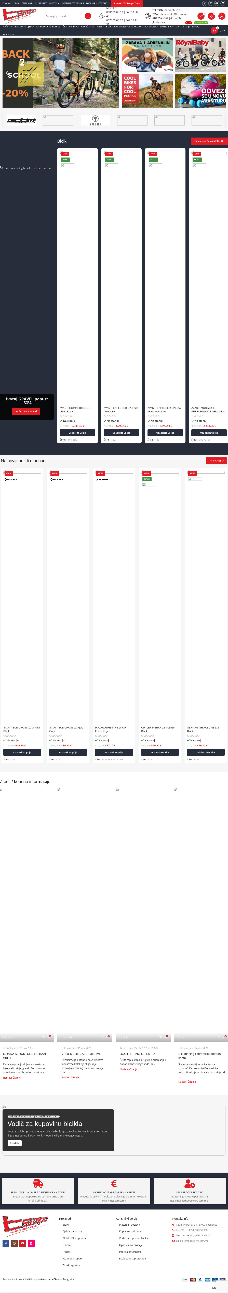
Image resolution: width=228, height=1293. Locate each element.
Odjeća (66, 1245)
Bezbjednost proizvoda (132, 1258)
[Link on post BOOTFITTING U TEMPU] (143, 915)
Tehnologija (9, 1048)
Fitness (66, 1251)
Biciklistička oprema (74, 1238)
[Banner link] (147, 55)
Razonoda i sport (72, 1258)
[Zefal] (58, 120)
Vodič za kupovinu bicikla (134, 1238)
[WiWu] (169, 120)
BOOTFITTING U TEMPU (137, 1054)
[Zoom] (21, 120)
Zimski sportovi (71, 1265)
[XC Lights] (132, 120)
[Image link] (25, 1226)
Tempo (181, 1037)
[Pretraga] (88, 16)
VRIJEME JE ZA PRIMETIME (81, 1054)
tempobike (8, 1037)
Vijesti (137, 1048)
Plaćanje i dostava (129, 1224)
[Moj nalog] (222, 16)
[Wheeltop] (206, 120)
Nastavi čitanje (12, 1077)
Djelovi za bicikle (72, 1231)
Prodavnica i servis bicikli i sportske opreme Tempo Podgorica (38, 1279)
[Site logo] (19, 15)
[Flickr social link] (222, 3)
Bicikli (65, 1224)
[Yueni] (95, 120)
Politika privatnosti (130, 1251)
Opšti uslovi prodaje (131, 1245)
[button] (7, 73)
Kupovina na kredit (130, 1231)
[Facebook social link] (204, 3)
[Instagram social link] (210, 3)
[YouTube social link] (216, 3)
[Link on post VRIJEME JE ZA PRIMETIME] (84, 915)
